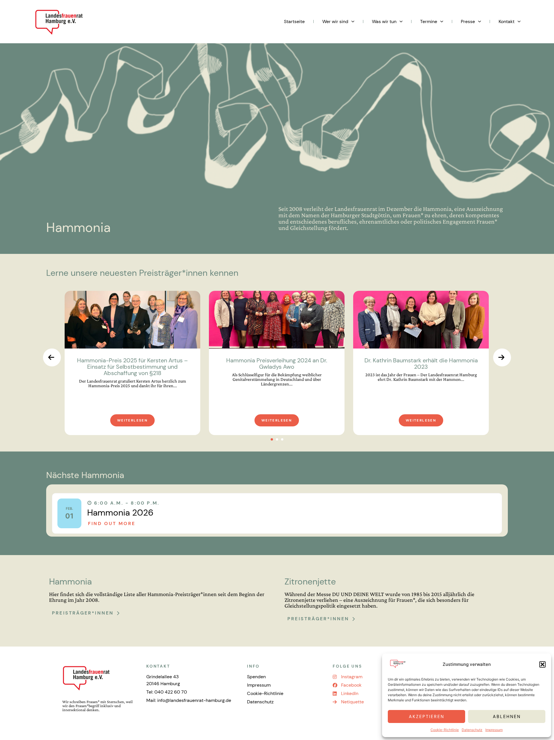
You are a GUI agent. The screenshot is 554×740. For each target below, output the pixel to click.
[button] (542, 664)
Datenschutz (472, 730)
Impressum (494, 730)
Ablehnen (507, 717)
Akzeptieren (426, 717)
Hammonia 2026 (120, 512)
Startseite (294, 21)
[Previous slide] (52, 357)
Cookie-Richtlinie (445, 730)
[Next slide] (502, 357)
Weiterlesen (132, 420)
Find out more (112, 523)
